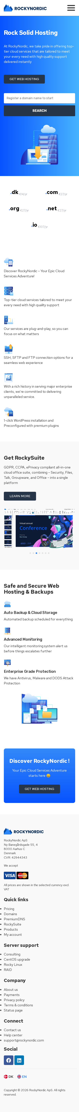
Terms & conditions (18, 1005)
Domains (10, 914)
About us (11, 989)
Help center (13, 1035)
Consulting (12, 954)
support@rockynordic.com (24, 1040)
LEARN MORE (20, 496)
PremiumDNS (14, 919)
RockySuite (12, 924)
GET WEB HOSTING (24, 79)
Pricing (9, 909)
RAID (8, 970)
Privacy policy (14, 1000)
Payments (12, 995)
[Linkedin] (19, 1060)
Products (11, 929)
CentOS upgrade (17, 959)
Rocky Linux (13, 964)
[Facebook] (8, 1060)
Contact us (12, 1030)
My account (13, 934)
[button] (30, 553)
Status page (13, 1010)
